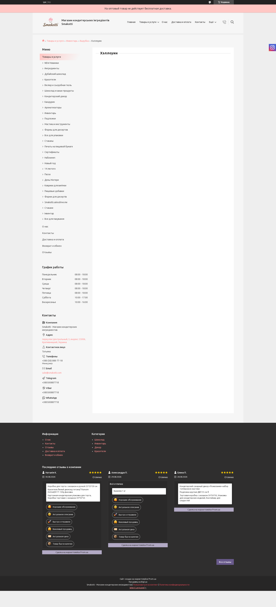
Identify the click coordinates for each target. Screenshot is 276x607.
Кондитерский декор (56, 96)
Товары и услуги (147, 22)
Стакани (49, 208)
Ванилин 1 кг (120, 491)
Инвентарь (72, 41)
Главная (131, 22)
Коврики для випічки (55, 185)
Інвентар (49, 213)
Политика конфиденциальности (174, 585)
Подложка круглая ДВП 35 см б (194, 492)
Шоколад (99, 439)
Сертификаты (52, 152)
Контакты (200, 22)
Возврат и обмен (51, 245)
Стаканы (49, 141)
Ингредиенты (52, 68)
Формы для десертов (56, 129)
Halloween (50, 157)
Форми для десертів (56, 196)
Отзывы (47, 252)
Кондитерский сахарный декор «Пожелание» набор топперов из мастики (204, 487)
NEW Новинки (52, 63)
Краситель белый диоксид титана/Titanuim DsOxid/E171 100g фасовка (68, 490)
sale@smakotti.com (51, 372)
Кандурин (50, 102)
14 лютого (50, 168)
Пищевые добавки (54, 191)
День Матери (52, 180)
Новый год (50, 163)
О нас (165, 22)
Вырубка (84, 41)
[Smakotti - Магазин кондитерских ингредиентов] (50, 22)
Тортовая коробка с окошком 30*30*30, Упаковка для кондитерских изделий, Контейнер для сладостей (203, 498)
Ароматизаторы (53, 107)
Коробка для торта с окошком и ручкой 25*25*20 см (72, 486)
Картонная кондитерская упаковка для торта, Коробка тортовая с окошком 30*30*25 (69, 496)
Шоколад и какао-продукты (59, 90)
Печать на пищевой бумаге (59, 146)
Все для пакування (54, 219)
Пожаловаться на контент (145, 585)
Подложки (50, 118)
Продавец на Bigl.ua (138, 582)
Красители (50, 79)
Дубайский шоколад (55, 74)
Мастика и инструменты (57, 124)
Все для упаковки (54, 135)
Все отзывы (225, 562)
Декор (98, 447)
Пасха (47, 174)
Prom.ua (152, 579)
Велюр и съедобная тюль (58, 85)
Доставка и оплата (181, 22)
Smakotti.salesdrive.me (56, 202)
